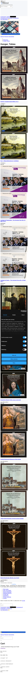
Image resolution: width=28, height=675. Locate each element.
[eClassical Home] (13, 3)
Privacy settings (7, 597)
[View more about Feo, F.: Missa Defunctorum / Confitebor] (14, 132)
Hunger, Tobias (6, 40)
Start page (5, 589)
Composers (3, 16)
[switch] (25, 341)
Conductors (16, 18)
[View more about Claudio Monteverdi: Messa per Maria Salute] (14, 430)
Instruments (11, 36)
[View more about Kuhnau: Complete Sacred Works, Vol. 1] (14, 73)
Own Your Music (7, 590)
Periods (6, 36)
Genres (2, 36)
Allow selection (14, 359)
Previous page (3, 582)
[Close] (1, 603)
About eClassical (7, 591)
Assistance (5, 595)
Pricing (5, 598)
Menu (3, 1)
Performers (13, 16)
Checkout (3, 648)
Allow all (14, 355)
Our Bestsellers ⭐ (5, 19)
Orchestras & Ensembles (6, 18)
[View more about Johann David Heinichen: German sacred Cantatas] (14, 490)
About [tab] (23, 314)
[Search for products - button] (11, 5)
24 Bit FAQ (5, 594)
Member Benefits (7, 593)
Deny (14, 362)
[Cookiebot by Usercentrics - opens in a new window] (21, 311)
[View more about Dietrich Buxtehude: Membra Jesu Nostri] (14, 549)
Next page (10, 582)
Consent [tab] (5, 314)
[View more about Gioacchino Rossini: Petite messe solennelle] (14, 371)
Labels (8, 16)
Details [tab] (14, 314)
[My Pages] (2, 14)
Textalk (23, 600)
